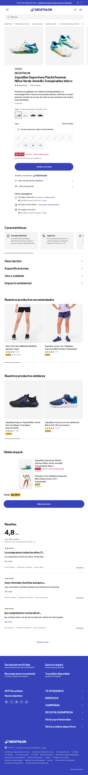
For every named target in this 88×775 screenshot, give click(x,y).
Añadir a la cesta (44, 167)
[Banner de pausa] (78, 3)
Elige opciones (44, 504)
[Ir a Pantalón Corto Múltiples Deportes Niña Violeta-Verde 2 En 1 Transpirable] (25, 482)
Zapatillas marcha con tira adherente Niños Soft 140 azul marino (62, 423)
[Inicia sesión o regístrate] (75, 9)
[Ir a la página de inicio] (41, 9)
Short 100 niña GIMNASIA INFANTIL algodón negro (21, 347)
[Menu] (7, 9)
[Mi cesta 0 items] (80, 9)
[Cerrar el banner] (81, 3)
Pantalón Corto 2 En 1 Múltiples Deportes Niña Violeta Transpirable (61, 347)
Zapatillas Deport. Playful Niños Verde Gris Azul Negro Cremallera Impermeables (23, 425)
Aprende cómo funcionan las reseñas (19, 542)
